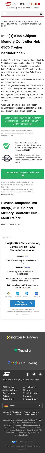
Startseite (5, 21)
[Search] (41, 14)
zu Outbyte (27, 130)
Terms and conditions (31, 412)
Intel (34, 21)
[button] (22, 13)
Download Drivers (30, 399)
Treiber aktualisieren (21, 303)
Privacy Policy (16, 412)
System (27, 21)
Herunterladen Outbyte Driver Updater (22, 172)
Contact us (17, 415)
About (9, 415)
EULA (29, 133)
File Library (27, 396)
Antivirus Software (9, 390)
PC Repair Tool (8, 387)
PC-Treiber (17, 21)
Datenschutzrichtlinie (7, 135)
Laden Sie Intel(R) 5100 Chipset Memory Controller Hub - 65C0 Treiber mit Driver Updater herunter (22, 121)
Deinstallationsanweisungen (9, 133)
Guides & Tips (8, 399)
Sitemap (6, 412)
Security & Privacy (30, 393)
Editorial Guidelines (30, 415)
